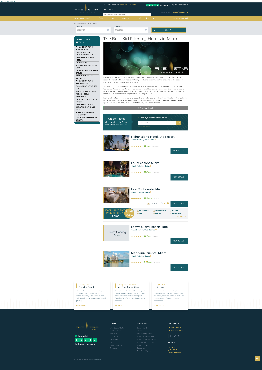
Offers (100, 18)
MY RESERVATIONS (181, 5)
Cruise (112, 18)
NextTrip (171, 347)
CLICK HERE (158, 305)
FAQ (162, 18)
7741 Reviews (156, 236)
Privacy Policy (97, 359)
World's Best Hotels (82, 18)
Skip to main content (7, 1)
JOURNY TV (172, 350)
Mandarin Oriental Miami (149, 253)
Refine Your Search (145, 108)
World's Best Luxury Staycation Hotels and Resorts (85, 107)
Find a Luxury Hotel (180, 18)
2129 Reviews (156, 262)
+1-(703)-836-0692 (175, 330)
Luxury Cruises (142, 345)
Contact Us (114, 337)
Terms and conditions (144, 126)
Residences (126, 18)
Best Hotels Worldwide (86, 91)
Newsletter (114, 339)
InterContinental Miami (147, 189)
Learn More (180, 217)
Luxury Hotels (142, 328)
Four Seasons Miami (145, 163)
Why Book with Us (146, 18)
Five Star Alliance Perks (145, 342)
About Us (113, 334)
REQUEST (118, 305)
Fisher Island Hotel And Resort (152, 136)
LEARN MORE (81, 305)
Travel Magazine (174, 352)
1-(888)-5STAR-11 (180, 12)
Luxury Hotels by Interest (146, 339)
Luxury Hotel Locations (145, 337)
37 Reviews (155, 146)
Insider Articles (115, 331)
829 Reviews (156, 172)
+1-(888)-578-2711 (174, 328)
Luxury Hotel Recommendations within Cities (86, 65)
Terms (90, 359)
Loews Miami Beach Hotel (150, 227)
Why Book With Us (117, 328)
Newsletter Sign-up (144, 351)
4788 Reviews (156, 198)
